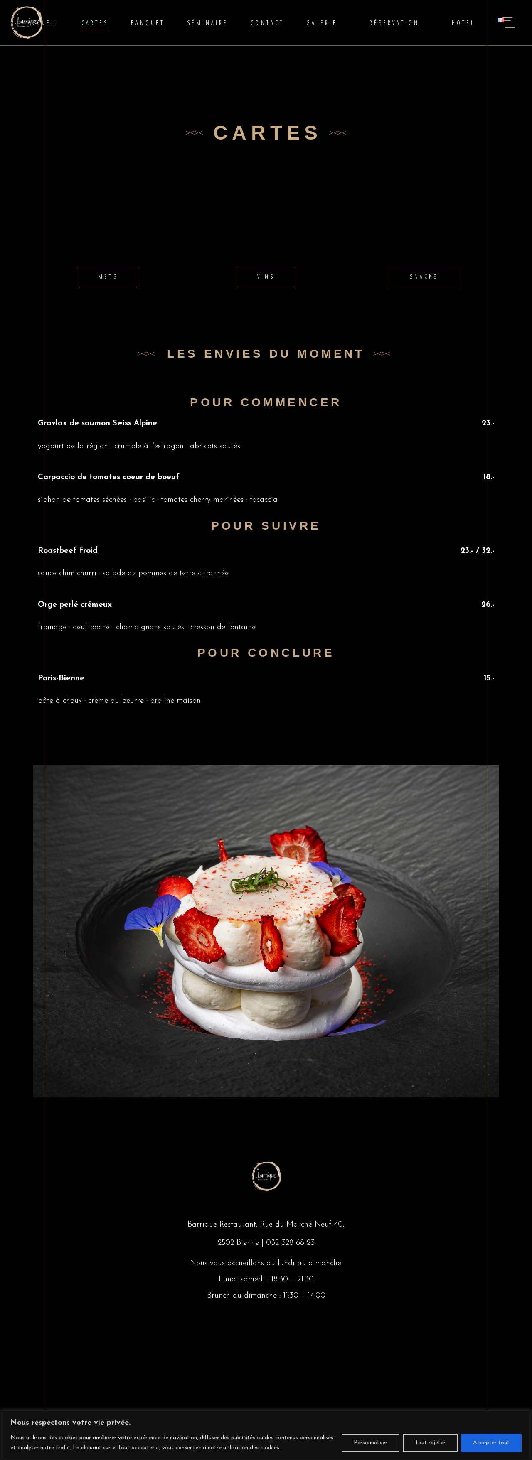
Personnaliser (370, 1443)
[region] (266, 1435)
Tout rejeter (430, 1443)
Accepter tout (491, 1443)
